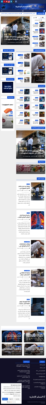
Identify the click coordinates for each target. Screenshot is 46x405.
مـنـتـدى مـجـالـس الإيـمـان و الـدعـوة (39, 383)
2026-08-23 (27, 42)
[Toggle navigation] (22, 11)
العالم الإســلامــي (35, 36)
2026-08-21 (26, 169)
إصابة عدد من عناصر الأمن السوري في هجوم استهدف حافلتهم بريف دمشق (34, 336)
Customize (17, 399)
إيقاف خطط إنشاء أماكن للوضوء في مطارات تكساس (24, 246)
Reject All (11, 399)
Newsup (42, 402)
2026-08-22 (10, 123)
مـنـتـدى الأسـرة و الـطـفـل (40, 379)
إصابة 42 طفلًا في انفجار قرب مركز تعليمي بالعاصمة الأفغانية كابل (12, 349)
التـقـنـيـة (36, 23)
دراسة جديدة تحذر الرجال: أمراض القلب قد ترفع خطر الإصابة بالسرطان (20, 39)
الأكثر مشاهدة (38, 20)
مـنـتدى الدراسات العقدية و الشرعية (39, 387)
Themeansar (43, 403)
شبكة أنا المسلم (21, 42)
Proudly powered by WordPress (32, 402)
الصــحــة (29, 34)
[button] (1, 11)
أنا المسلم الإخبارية (23, 6)
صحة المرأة (43, 376)
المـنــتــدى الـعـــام (41, 374)
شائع (34, 18)
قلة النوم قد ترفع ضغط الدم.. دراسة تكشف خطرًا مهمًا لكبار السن (24, 387)
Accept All (5, 399)
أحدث (41, 17)
